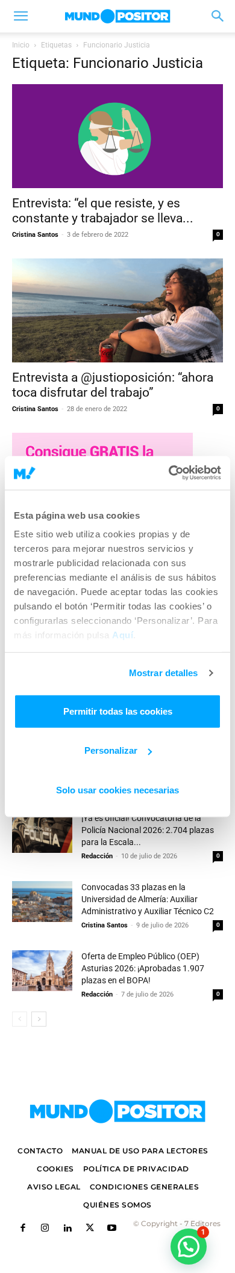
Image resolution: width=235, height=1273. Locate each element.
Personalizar (110, 750)
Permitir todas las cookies (117, 711)
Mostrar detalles (163, 673)
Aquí (122, 635)
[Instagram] (45, 1229)
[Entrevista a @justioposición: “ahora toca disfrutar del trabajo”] (117, 310)
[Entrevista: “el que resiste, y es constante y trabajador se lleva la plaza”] (117, 136)
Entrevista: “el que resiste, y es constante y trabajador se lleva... (102, 210)
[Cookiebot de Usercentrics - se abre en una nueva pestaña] (169, 473)
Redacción (97, 856)
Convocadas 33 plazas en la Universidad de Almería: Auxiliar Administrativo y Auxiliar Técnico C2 (147, 899)
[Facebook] (22, 1229)
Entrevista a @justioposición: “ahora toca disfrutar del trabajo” (112, 385)
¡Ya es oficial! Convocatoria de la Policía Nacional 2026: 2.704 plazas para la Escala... (147, 830)
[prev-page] (19, 1019)
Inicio (21, 45)
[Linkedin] (67, 1229)
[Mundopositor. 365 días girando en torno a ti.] (117, 1111)
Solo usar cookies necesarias (117, 789)
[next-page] (38, 1019)
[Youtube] (112, 1229)
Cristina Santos (35, 235)
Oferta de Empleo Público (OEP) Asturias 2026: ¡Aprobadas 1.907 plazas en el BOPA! (142, 968)
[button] (20, 16)
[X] (89, 1229)
